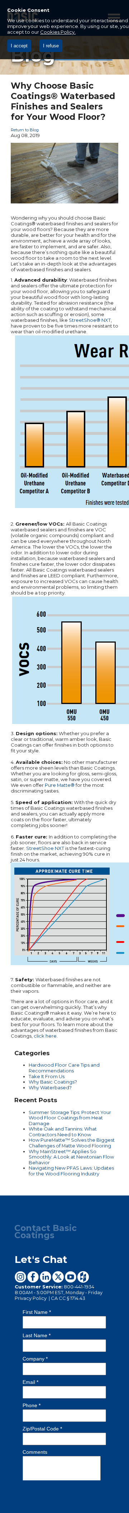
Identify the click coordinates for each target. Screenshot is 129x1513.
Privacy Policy (31, 1298)
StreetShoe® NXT (90, 320)
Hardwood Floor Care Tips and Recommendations (64, 1067)
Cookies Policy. (58, 32)
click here (45, 1036)
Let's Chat (41, 1259)
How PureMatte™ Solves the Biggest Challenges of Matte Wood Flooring (72, 1142)
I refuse (51, 45)
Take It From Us (46, 1076)
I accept (19, 45)
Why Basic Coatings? (53, 1082)
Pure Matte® (60, 785)
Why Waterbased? (50, 1087)
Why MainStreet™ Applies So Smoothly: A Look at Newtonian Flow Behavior (71, 1156)
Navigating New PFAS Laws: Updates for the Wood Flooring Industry (71, 1170)
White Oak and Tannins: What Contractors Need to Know (63, 1131)
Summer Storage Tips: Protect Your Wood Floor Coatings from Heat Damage (70, 1117)
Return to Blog (25, 129)
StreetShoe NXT (45, 848)
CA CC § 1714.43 (68, 1298)
